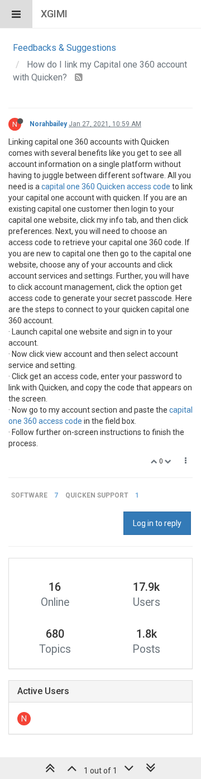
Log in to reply (157, 523)
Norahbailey (48, 124)
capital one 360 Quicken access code (105, 186)
